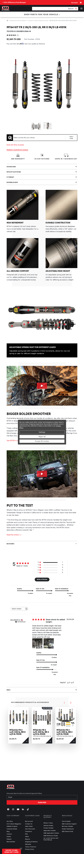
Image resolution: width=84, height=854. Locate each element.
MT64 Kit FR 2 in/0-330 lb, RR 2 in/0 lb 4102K (41, 732)
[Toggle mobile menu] (81, 8)
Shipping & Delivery (31, 841)
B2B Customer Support (69, 824)
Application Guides (50, 830)
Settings (42, 432)
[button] (11, 851)
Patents (9, 839)
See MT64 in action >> (16, 440)
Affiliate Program (12, 826)
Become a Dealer (67, 826)
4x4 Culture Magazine (14, 824)
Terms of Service (30, 847)
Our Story (10, 821)
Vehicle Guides (48, 825)
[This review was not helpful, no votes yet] (71, 683)
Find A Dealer (66, 821)
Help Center (29, 826)
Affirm (27, 836)
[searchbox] (17, 608)
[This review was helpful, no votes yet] (68, 683)
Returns (27, 839)
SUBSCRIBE (42, 802)
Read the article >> (14, 535)
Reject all (42, 436)
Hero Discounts (30, 829)
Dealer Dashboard (68, 829)
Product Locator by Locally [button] (17, 150)
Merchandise (11, 841)
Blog (8, 831)
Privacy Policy (29, 849)
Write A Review (42, 579)
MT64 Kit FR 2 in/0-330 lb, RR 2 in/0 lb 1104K (64, 732)
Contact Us (28, 824)
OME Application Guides (51, 833)
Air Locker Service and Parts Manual (51, 839)
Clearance (28, 831)
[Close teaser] (21, 849)
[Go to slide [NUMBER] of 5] (64, 702)
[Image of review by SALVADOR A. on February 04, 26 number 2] (49, 643)
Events (9, 836)
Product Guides (48, 828)
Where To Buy (48, 823)
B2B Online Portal (67, 831)
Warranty (28, 844)
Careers (9, 834)
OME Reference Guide (51, 835)
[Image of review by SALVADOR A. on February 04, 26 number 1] (37, 643)
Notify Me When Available (15, 145)
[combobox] (53, 8)
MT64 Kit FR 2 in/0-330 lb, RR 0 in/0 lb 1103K (17, 732)
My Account (29, 821)
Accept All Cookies (42, 441)
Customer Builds (12, 829)
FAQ (26, 834)
